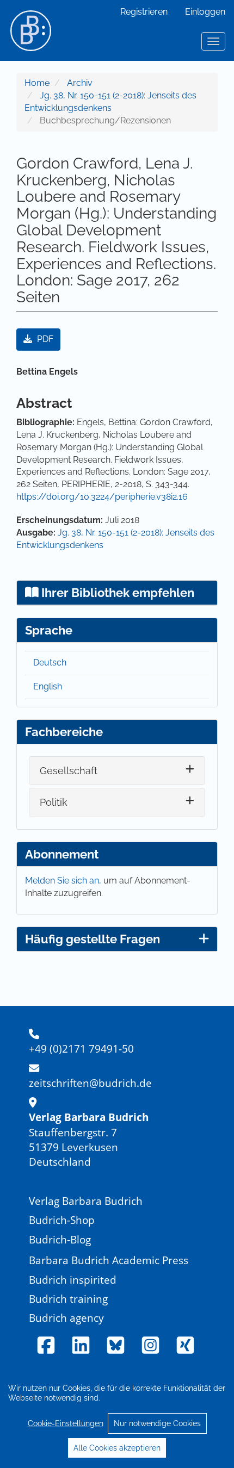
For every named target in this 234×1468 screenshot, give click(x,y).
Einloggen (205, 12)
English (47, 686)
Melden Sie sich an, (64, 880)
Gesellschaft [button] (68, 770)
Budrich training (68, 1298)
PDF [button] (44, 339)
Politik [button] (53, 802)
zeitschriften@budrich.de (90, 1082)
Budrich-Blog (60, 1239)
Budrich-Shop (62, 1219)
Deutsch (49, 662)
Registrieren (144, 12)
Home (37, 83)
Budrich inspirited (72, 1279)
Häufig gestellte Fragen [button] (92, 939)
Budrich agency (66, 1317)
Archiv (80, 83)
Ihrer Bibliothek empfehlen (116, 593)
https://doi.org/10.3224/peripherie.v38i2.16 (102, 497)
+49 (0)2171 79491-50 (81, 1048)
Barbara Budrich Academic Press (108, 1260)
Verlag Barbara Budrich (86, 1200)
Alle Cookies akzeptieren (117, 1448)
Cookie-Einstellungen (65, 1423)
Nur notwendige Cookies (157, 1423)
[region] (117, 1417)
